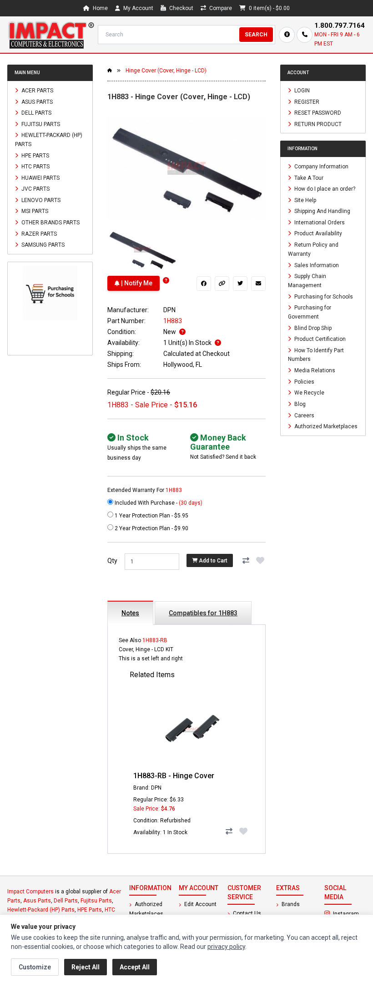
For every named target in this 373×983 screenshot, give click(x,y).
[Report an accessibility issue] (287, 35)
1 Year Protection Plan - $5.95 (150, 515)
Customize (35, 967)
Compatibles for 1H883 (203, 613)
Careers (303, 415)
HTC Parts (35, 166)
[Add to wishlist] (260, 560)
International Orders (319, 222)
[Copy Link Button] (222, 283)
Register (306, 101)
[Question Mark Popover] (166, 280)
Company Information (320, 166)
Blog (299, 404)
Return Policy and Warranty (313, 249)
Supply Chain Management (307, 281)
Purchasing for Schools (323, 296)
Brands (290, 904)
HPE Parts (34, 155)
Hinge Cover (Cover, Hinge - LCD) (166, 70)
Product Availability (317, 233)
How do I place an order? (324, 189)
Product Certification (319, 339)
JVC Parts (35, 189)
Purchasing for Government (309, 312)
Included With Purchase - (157, 503)
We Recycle (308, 393)
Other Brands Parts (50, 222)
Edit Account (200, 904)
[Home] (50, 34)
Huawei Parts (40, 177)
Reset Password (317, 113)
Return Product (317, 124)
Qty (112, 560)
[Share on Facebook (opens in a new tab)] (204, 283)
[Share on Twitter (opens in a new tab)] (240, 283)
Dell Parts (35, 113)
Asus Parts (36, 101)
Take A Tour (308, 177)
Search (256, 34)
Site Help (304, 200)
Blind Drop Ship (312, 327)
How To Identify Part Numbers (316, 354)
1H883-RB (154, 640)
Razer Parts (38, 233)
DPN (169, 310)
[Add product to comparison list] (245, 560)
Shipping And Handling (321, 211)
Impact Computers (30, 891)
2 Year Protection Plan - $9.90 (150, 528)
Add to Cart (212, 560)
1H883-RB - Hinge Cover (173, 775)
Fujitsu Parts (40, 124)
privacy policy (226, 946)
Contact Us (246, 913)
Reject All (85, 967)
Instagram (349, 913)
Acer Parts (36, 90)
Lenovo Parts (40, 200)
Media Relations (314, 370)
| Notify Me (136, 283)
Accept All (135, 967)
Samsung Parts (42, 245)
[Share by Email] (258, 283)
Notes (130, 613)
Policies (303, 381)
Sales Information (316, 265)
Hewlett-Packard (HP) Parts (48, 139)
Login (301, 90)
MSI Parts (34, 211)
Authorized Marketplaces (325, 426)
